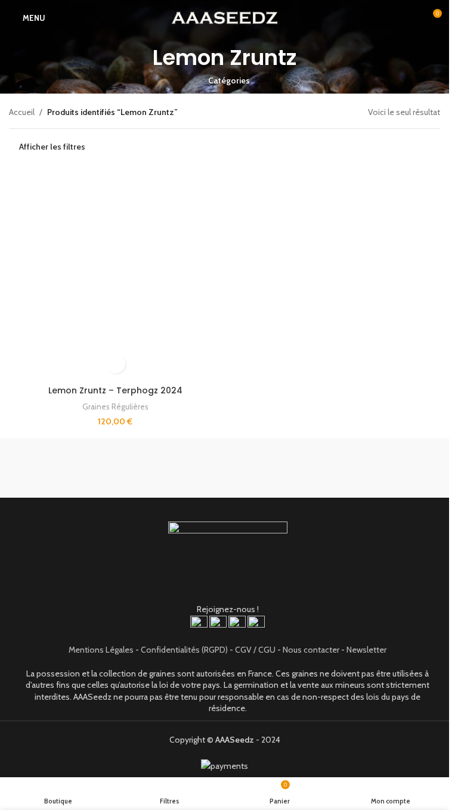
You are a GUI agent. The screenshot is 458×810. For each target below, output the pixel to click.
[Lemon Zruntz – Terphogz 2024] (115, 273)
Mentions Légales (101, 649)
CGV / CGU (255, 649)
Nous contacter (311, 649)
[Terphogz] (117, 468)
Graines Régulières (115, 406)
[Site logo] (224, 16)
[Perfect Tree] (333, 468)
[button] (115, 363)
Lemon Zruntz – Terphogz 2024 (115, 390)
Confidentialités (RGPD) (184, 649)
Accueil (22, 112)
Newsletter (366, 649)
